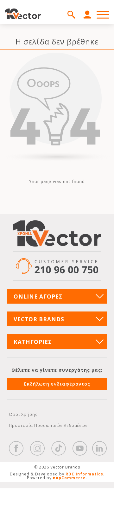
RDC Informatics (84, 474)
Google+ (99, 448)
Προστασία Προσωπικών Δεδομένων (48, 425)
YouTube (80, 448)
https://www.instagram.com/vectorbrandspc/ (37, 448)
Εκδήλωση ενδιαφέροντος (57, 384)
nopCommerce (69, 477)
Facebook (16, 448)
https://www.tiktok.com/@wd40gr (58, 448)
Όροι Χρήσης (23, 414)
